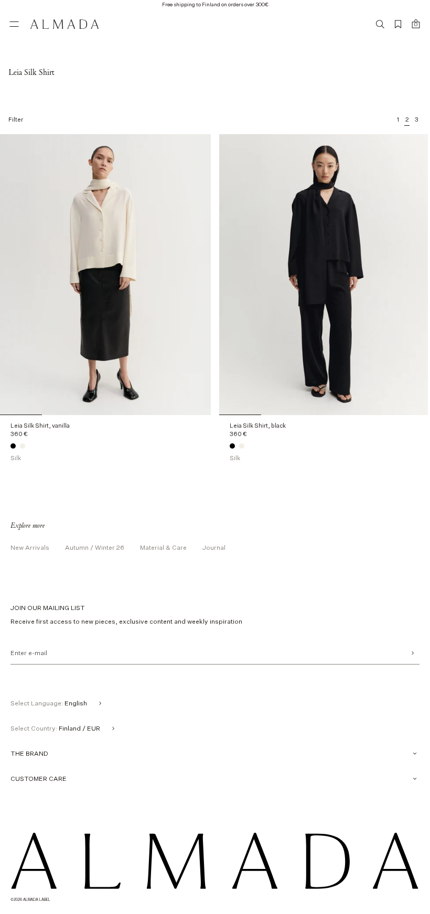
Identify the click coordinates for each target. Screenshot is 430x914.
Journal (213, 547)
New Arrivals (29, 547)
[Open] (14, 24)
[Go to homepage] (64, 24)
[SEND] (412, 653)
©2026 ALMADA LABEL (30, 899)
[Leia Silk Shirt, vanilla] (22, 446)
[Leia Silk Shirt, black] (13, 446)
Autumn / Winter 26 (94, 547)
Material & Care (163, 547)
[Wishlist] (398, 24)
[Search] (380, 24)
